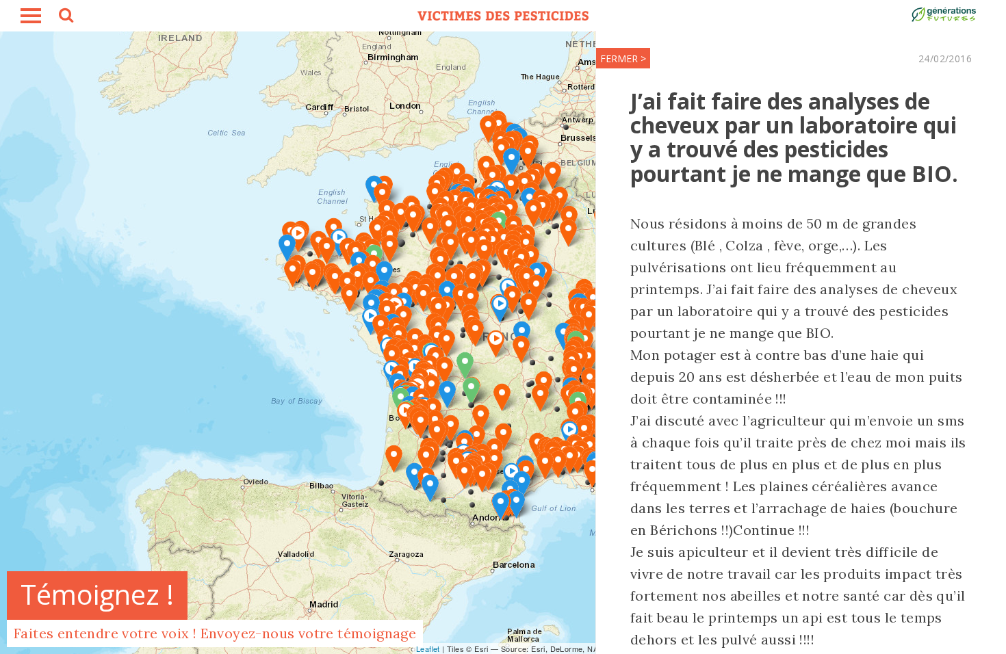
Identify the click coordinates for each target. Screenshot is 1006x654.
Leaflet (428, 648)
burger (31, 15)
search (65, 17)
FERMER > (623, 58)
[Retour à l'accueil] (503, 15)
